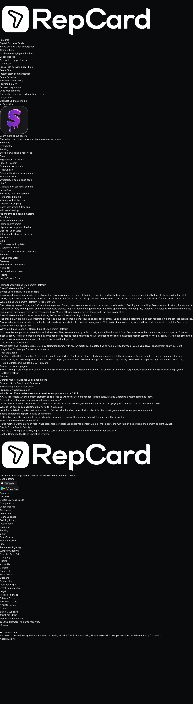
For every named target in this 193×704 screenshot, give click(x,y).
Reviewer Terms (8, 601)
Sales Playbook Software (66, 369)
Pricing (3, 274)
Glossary (11, 284)
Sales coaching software (127, 318)
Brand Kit (5, 571)
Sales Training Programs (13, 369)
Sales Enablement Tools (92, 369)
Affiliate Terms (8, 604)
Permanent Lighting (10, 547)
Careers (4, 567)
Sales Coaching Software (39, 369)
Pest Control (6, 537)
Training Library (8, 520)
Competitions (7, 503)
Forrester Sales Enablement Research (20, 383)
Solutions (5, 142)
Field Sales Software (147, 369)
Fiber (2, 544)
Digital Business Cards (12, 499)
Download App (8, 584)
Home (3, 284)
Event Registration (10, 588)
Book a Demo (14, 278)
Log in (3, 278)
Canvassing (6, 510)
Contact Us (6, 581)
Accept (4, 638)
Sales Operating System (170, 369)
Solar (3, 533)
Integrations (6, 523)
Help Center (6, 574)
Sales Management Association (16, 386)
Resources (5, 237)
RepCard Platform (9, 373)
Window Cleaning (9, 550)
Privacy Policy (7, 598)
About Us (5, 564)
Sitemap (5, 625)
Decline (12, 638)
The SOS (4, 496)
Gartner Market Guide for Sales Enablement (23, 379)
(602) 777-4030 (8, 615)
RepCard (8, 291)
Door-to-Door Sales (10, 554)
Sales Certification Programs (120, 369)
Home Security (8, 540)
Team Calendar (8, 516)
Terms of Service (9, 594)
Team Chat (6, 513)
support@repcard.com (12, 618)
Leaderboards (7, 506)
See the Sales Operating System (32, 434)
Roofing (4, 530)
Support (4, 577)
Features (4, 39)
